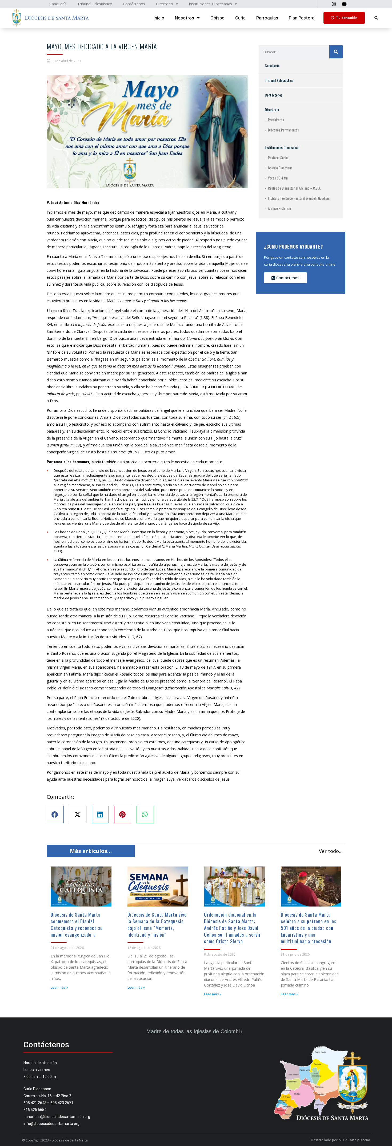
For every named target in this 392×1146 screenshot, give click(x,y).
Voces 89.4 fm (278, 178)
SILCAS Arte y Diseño (354, 1140)
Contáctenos (273, 95)
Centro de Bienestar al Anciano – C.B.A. (294, 188)
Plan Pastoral (302, 18)
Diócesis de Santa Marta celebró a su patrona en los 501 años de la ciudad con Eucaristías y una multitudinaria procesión (308, 928)
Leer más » (59, 987)
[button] (376, 18)
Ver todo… (331, 851)
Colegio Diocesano (280, 167)
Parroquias (267, 18)
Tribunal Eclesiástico (279, 80)
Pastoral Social (278, 157)
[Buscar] (336, 51)
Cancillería (272, 65)
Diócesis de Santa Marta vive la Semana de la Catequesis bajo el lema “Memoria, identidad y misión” (157, 924)
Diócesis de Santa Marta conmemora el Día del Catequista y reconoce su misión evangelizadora (77, 924)
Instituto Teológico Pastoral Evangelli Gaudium (299, 198)
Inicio (158, 18)
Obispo (217, 18)
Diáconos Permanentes (283, 130)
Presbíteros (276, 119)
